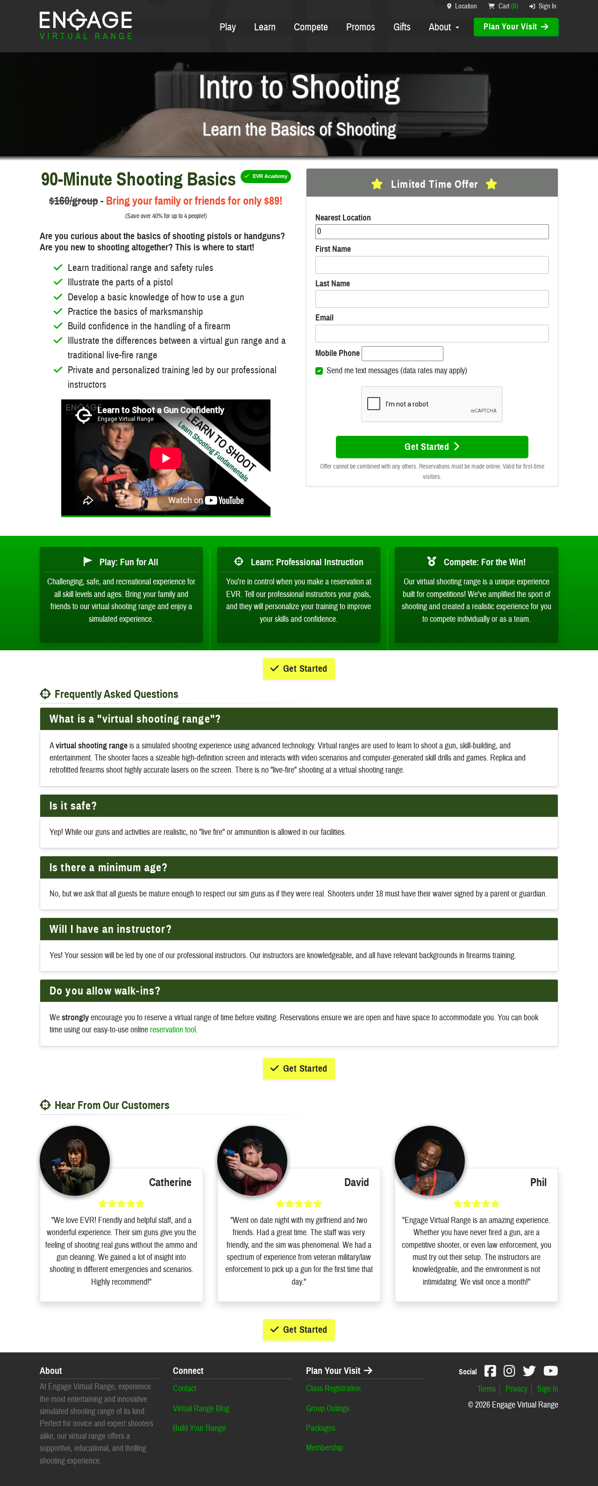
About (441, 27)
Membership (324, 1448)
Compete (311, 27)
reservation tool (173, 1029)
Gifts (402, 27)
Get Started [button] (305, 669)
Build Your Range (199, 1428)
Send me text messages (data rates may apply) (397, 370)
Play (228, 27)
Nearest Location (343, 218)
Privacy (516, 1389)
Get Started (427, 447)
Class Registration (333, 1388)
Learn (265, 27)
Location (466, 6)
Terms (486, 1389)
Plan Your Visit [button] (510, 26)
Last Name (332, 283)
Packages (320, 1428)
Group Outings (327, 1408)
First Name (333, 249)
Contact (184, 1388)
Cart (508, 6)
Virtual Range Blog (201, 1408)
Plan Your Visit (333, 1371)
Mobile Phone (337, 353)
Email (324, 318)
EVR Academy (270, 176)
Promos (360, 27)
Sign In (547, 6)
